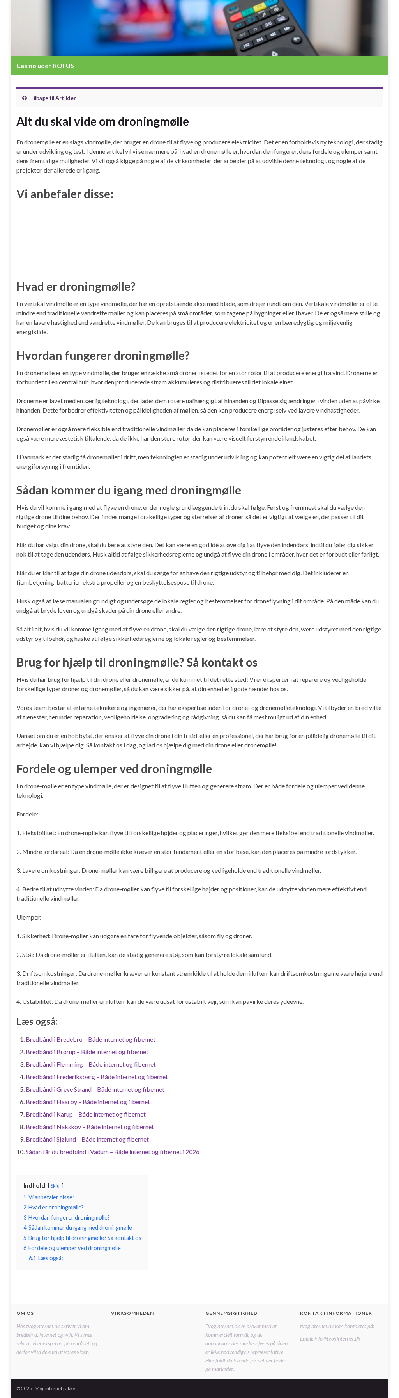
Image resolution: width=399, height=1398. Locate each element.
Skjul (56, 1186)
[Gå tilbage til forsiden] (199, 28)
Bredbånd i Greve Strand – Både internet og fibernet (95, 1089)
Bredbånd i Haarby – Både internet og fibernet (88, 1101)
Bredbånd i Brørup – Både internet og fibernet (87, 1051)
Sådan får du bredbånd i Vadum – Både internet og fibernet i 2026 (113, 1151)
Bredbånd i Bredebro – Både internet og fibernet (90, 1039)
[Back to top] (381, 1380)
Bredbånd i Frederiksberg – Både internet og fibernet (97, 1076)
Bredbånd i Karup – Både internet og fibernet (86, 1114)
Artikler (65, 97)
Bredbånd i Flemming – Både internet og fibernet (91, 1064)
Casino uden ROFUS (45, 65)
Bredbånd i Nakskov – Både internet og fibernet (90, 1126)
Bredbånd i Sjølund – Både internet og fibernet (87, 1139)
